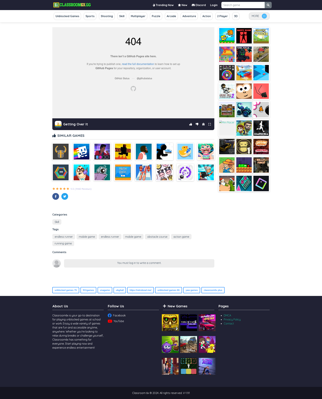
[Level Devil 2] (123, 151)
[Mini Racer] (226, 128)
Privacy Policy (232, 319)
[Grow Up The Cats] (226, 165)
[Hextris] (60, 172)
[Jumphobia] (261, 128)
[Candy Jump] (261, 183)
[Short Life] (143, 151)
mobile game (87, 236)
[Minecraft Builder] (226, 109)
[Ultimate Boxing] (207, 366)
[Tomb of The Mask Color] (81, 151)
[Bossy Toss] (81, 172)
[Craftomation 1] (244, 146)
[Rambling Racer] (261, 72)
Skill (57, 222)
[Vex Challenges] (164, 151)
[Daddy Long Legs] (261, 91)
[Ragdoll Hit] (60, 151)
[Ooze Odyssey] (244, 165)
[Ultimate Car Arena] (207, 322)
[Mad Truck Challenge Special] (244, 109)
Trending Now (164, 5)
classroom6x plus (213, 290)
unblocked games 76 (66, 290)
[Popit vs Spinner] (226, 54)
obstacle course (157, 236)
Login (214, 5)
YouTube (119, 321)
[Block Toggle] (188, 366)
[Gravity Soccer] (261, 35)
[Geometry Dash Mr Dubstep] (244, 183)
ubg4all (120, 290)
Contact (229, 323)
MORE (255, 16)
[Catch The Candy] (170, 344)
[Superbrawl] (226, 35)
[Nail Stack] (143, 172)
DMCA (227, 315)
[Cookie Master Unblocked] (185, 151)
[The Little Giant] (102, 172)
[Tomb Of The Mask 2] (170, 322)
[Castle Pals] (207, 344)
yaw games (192, 290)
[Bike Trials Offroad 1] (261, 54)
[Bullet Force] (261, 165)
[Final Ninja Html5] (244, 54)
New (184, 5)
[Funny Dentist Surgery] (206, 151)
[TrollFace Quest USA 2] (170, 366)
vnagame (105, 290)
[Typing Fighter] (102, 151)
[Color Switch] (226, 72)
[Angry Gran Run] (206, 172)
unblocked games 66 (168, 290)
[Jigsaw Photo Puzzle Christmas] (261, 146)
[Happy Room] (244, 35)
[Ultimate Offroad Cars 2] (188, 344)
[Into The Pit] (261, 109)
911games (88, 290)
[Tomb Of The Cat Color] (188, 322)
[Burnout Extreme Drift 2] (226, 146)
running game (63, 243)
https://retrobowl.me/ (140, 290)
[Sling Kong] (244, 91)
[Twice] (164, 172)
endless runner (64, 236)
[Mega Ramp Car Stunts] (244, 72)
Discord (200, 5)
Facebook (119, 315)
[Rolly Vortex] (185, 172)
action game (181, 236)
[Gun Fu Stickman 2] (226, 91)
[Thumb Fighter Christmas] (226, 183)
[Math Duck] (123, 172)
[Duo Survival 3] (244, 128)
